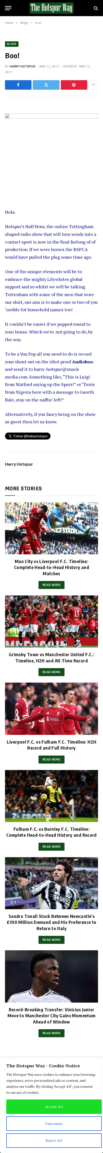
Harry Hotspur (22, 66)
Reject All (54, 1140)
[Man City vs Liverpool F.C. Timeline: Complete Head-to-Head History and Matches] (51, 528)
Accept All (54, 1106)
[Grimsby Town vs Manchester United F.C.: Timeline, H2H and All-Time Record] (51, 621)
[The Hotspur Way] (52, 8)
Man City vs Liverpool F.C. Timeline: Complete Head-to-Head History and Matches (51, 567)
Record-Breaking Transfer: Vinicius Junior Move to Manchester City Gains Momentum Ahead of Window (52, 1016)
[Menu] (8, 8)
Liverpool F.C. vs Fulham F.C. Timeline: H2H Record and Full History (51, 745)
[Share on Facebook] (18, 85)
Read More (51, 585)
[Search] (95, 8)
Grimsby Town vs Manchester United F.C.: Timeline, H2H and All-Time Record (51, 657)
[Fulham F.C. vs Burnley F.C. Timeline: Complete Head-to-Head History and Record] (51, 796)
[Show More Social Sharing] (93, 85)
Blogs (11, 44)
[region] (51, 1105)
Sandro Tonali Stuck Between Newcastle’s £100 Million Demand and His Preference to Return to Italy (51, 922)
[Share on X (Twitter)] (46, 85)
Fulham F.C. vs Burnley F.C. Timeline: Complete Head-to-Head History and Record (51, 832)
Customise (54, 1123)
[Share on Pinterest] (74, 85)
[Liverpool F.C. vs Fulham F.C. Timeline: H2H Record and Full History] (51, 709)
